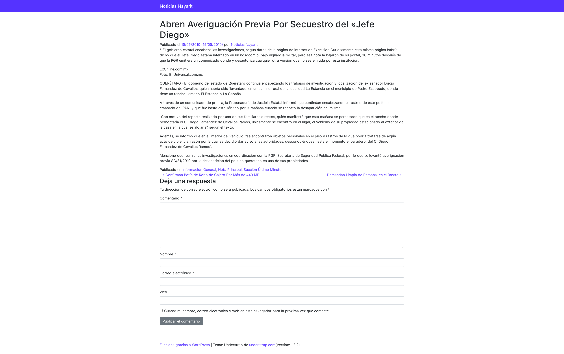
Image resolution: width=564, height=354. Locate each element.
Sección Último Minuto (263, 169)
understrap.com (262, 345)
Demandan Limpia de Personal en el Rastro (363, 175)
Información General (199, 169)
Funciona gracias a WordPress (185, 345)
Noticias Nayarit (176, 6)
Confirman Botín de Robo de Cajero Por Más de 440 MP (211, 175)
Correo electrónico (177, 273)
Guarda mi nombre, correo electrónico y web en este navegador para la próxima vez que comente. (247, 311)
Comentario (171, 198)
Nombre (168, 254)
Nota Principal (230, 169)
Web (163, 292)
